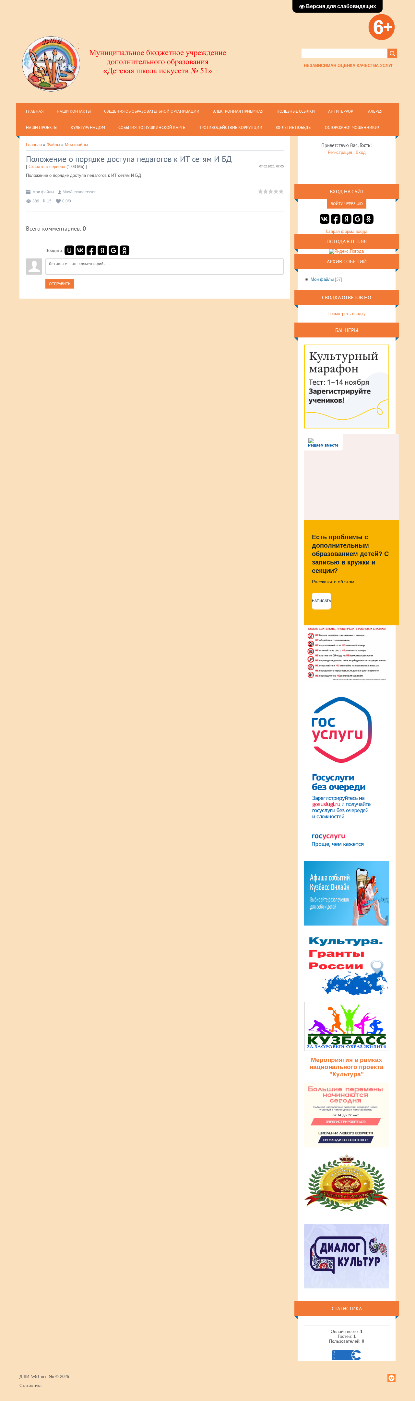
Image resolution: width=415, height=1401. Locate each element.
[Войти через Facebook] (91, 250)
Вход (361, 152)
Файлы (53, 144)
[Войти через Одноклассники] (124, 250)
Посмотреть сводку (346, 313)
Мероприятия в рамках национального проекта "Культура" (347, 1066)
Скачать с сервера (47, 166)
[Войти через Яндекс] (102, 250)
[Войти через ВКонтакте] (80, 250)
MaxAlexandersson (80, 192)
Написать (321, 601)
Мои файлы (76, 144)
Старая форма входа (346, 231)
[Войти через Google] (113, 250)
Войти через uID (347, 204)
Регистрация (340, 152)
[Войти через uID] (69, 250)
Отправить (59, 284)
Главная (34, 144)
